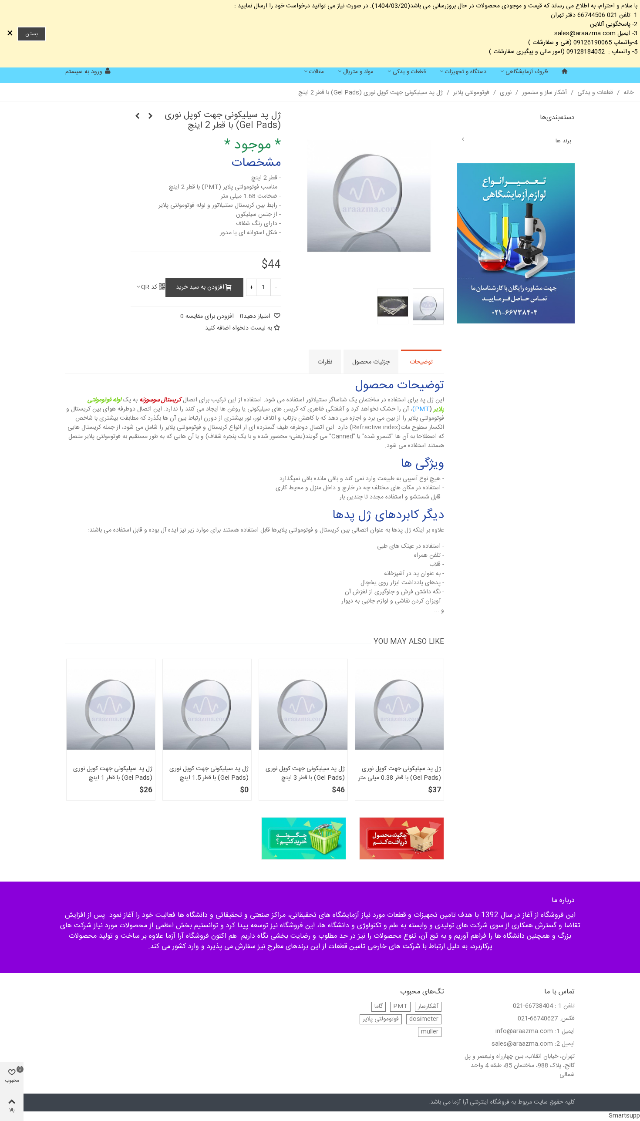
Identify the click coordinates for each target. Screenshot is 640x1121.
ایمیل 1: (565, 1031)
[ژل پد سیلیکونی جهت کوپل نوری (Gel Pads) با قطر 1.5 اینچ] (150, 116)
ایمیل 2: (565, 1044)
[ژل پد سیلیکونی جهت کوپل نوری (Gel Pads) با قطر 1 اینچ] (111, 709)
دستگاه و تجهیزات (465, 72)
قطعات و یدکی (409, 72)
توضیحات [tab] (421, 362)
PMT (400, 1007)
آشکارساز (428, 1007)
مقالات (316, 72)
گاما (378, 1007)
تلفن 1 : (565, 1006)
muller (429, 1032)
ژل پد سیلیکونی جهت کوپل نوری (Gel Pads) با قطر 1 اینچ (112, 773)
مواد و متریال (358, 72)
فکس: (567, 1018)
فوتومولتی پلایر (381, 1019)
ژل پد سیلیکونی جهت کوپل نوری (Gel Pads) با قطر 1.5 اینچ (209, 773)
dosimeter (423, 1019)
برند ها (563, 141)
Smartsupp (624, 1116)
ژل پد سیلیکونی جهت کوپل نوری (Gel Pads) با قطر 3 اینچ (305, 773)
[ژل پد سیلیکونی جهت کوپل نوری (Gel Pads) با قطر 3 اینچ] (137, 116)
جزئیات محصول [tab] (371, 362)
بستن (31, 34)
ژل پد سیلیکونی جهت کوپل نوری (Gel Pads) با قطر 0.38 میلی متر (399, 773)
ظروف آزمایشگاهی (526, 72)
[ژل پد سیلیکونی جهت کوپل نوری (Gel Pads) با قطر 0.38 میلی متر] (399, 709)
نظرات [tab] (324, 362)
